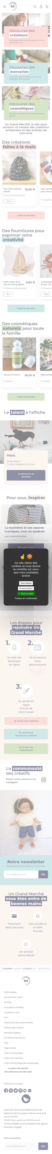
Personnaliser (26, 588)
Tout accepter (26, 593)
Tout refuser (26, 583)
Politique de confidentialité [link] (26, 598)
